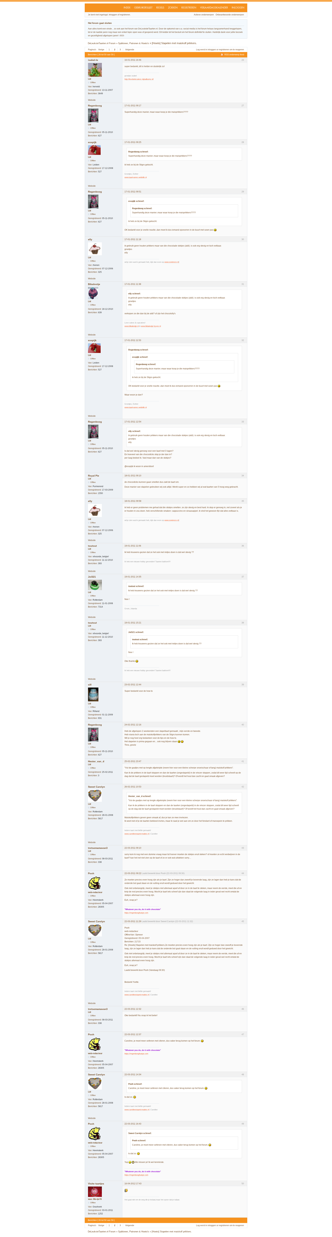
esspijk (92, 142)
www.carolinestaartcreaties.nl (136, 834)
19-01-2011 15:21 (132, 623)
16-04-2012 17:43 (132, 1183)
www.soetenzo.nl (171, 262)
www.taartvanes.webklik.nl (135, 177)
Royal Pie (93, 475)
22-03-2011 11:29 (132, 921)
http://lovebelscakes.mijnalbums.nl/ (139, 79)
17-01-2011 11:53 (132, 340)
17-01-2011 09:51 (132, 191)
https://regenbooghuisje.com (136, 913)
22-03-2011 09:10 (132, 848)
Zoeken (173, 8)
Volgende (129, 49)
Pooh (91, 873)
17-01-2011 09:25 (132, 142)
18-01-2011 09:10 (132, 475)
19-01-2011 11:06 (132, 546)
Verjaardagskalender (214, 8)
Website (92, 100)
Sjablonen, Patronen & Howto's (133, 43)
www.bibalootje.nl (131, 326)
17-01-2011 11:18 (132, 239)
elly (90, 239)
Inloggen (238, 8)
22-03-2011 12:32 (132, 1009)
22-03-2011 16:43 (132, 1124)
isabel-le (93, 60)
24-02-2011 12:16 (132, 724)
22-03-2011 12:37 (132, 1034)
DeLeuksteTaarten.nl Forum (102, 43)
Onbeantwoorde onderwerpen (230, 14)
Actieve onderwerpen (204, 14)
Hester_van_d (96, 761)
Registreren (188, 8)
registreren (224, 49)
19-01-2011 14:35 (132, 577)
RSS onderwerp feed (234, 54)
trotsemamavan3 (98, 848)
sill (89, 684)
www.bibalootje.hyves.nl (151, 326)
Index (127, 8)
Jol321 (92, 576)
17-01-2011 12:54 (132, 422)
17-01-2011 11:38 (132, 284)
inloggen (212, 49)
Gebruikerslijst (143, 8)
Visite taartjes (96, 1183)
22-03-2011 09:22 (132, 873)
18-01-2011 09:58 (132, 501)
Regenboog (95, 105)
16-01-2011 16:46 (132, 60)
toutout (92, 545)
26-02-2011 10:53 (132, 787)
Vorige (101, 49)
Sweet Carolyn (96, 786)
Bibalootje (94, 284)
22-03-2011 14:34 (132, 1074)
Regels (160, 8)
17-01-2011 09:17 (132, 105)
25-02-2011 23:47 (132, 761)
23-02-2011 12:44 (132, 684)
